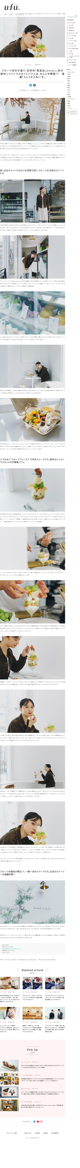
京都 (68, 105)
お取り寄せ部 (72, 62)
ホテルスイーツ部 (73, 33)
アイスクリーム (24, 90)
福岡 (68, 101)
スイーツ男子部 (72, 35)
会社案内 (45, 1133)
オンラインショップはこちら (73, 112)
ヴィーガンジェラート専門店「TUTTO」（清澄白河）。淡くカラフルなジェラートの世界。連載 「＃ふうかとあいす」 (10, 1028)
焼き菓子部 (71, 30)
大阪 (68, 89)
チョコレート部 (72, 59)
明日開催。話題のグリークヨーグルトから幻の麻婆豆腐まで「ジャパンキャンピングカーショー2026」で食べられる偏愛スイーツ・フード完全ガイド (42, 1079)
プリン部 (71, 38)
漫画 (68, 85)
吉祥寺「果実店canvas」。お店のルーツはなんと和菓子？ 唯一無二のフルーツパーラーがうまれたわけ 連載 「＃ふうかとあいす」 (10, 998)
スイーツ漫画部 (72, 64)
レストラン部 (72, 22)
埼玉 (68, 83)
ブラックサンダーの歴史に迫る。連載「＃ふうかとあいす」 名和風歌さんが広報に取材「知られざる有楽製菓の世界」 (55, 1028)
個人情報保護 (54, 1133)
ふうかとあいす (34, 90)
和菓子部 (71, 27)
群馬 (68, 87)
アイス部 (71, 25)
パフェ (43, 90)
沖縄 (68, 74)
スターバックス (70, 72)
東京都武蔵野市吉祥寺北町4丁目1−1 (11, 948)
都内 (68, 78)
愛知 (68, 103)
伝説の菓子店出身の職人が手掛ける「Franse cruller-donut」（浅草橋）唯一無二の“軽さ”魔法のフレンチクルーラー (42, 1106)
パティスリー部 (72, 45)
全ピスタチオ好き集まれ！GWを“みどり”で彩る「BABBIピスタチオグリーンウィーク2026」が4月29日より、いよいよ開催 (42, 1066)
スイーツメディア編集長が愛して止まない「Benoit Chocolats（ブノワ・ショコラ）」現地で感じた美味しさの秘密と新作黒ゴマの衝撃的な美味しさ (42, 1093)
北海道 (69, 96)
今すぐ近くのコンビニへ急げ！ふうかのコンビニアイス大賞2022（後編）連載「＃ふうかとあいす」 (54, 997)
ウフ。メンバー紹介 (12, 1133)
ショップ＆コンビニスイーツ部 (74, 57)
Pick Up (69, 107)
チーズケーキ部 (72, 40)
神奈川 (69, 76)
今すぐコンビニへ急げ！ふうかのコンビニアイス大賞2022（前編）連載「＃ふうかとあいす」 (32, 997)
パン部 (70, 51)
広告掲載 (37, 1133)
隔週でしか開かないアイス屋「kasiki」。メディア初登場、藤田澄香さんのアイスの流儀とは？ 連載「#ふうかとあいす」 (32, 1028)
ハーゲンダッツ (71, 98)
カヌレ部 (71, 43)
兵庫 (68, 80)
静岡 (68, 94)
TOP (6, 14)
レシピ (69, 92)
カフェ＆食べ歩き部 (73, 48)
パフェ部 (71, 53)
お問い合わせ (27, 1133)
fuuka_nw (37, 143)
